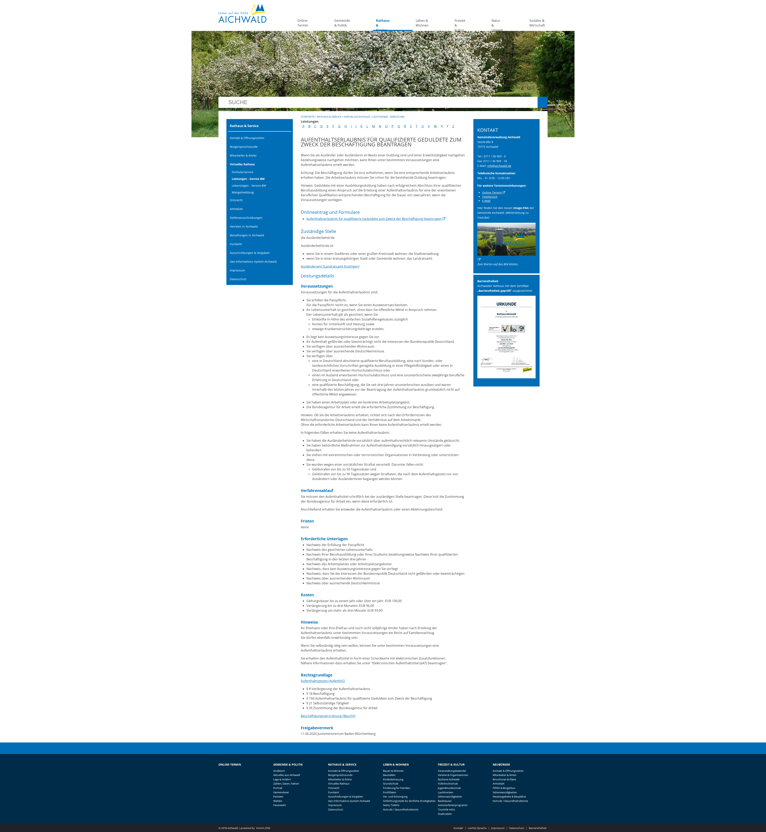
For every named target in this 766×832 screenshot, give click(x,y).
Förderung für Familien (396, 788)
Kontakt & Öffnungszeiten (247, 138)
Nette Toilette (391, 805)
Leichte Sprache (477, 828)
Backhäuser (445, 801)
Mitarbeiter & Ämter (243, 155)
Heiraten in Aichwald (244, 226)
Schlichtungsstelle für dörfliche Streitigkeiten (409, 801)
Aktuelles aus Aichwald (286, 775)
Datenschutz (238, 279)
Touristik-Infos (446, 809)
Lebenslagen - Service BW (249, 185)
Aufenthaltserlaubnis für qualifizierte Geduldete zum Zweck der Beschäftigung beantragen (374, 219)
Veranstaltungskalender (452, 771)
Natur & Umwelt (497, 24)
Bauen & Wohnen (393, 771)
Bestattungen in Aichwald (247, 235)
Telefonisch (490, 197)
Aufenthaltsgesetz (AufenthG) (323, 681)
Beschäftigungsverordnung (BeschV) (328, 716)
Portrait (277, 788)
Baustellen (389, 775)
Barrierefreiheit (538, 828)
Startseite (308, 116)
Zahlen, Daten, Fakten (286, 783)
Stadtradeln (445, 814)
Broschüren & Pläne (504, 779)
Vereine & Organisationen (453, 775)
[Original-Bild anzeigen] (506, 377)
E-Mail (486, 201)
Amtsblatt (236, 209)
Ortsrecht (236, 200)
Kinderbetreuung (393, 779)
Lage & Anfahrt (282, 779)
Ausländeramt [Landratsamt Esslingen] (330, 266)
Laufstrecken (445, 792)
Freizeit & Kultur (460, 24)
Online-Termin (302, 23)
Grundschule (390, 783)
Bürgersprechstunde (244, 147)
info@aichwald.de (499, 166)
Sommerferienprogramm (453, 805)
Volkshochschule (448, 783)
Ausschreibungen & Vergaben (250, 253)
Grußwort (279, 771)
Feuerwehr (279, 805)
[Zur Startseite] (242, 13)
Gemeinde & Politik (342, 23)
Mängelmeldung (243, 192)
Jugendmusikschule (449, 788)
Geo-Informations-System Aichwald (253, 261)
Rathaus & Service (383, 24)
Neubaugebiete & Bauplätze (509, 796)
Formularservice (242, 172)
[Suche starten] (543, 102)
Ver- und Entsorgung (395, 796)
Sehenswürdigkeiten (450, 796)
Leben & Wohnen (422, 23)
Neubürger (501, 764)
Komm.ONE (263, 828)
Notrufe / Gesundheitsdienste (400, 809)
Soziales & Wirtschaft (537, 23)
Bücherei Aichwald (448, 779)
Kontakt (458, 828)
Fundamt (236, 244)
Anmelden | (444, 828)
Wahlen (277, 801)
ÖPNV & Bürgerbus (504, 788)
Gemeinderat (281, 792)
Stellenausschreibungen (246, 218)
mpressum (498, 828)
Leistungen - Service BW (248, 179)
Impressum (237, 270)
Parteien (278, 796)
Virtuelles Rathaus (242, 164)
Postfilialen (389, 792)
